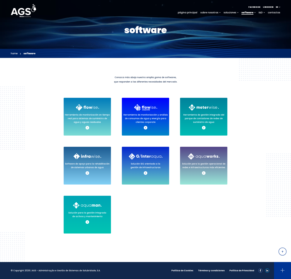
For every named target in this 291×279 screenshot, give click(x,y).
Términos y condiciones (211, 270)
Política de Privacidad (241, 270)
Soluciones (230, 12)
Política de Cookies (182, 270)
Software (247, 12)
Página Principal (187, 12)
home (14, 53)
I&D (261, 12)
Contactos (274, 12)
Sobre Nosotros (209, 12)
